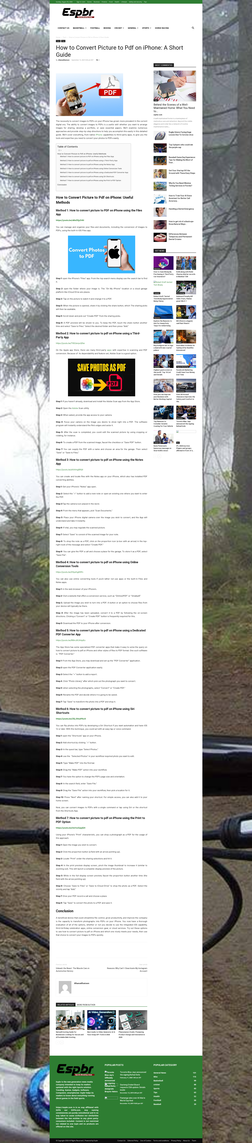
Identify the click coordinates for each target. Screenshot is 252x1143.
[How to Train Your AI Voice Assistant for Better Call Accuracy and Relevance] (160, 199)
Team (194, 1140)
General (132, 28)
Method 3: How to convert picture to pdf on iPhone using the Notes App (87, 164)
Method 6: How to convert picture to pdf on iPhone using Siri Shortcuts (87, 176)
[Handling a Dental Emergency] (160, 212)
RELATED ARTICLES (65, 1005)
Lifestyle (124, 2)
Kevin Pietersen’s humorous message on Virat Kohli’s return (162, 448)
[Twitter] (64, 65)
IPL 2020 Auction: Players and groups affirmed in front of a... (185, 448)
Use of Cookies (145, 1140)
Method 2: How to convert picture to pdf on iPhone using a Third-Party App (89, 160)
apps (109, 350)
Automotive (181, 391)
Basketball (78, 28)
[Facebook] (58, 65)
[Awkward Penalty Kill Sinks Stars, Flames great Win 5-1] (186, 287)
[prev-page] (57, 1042)
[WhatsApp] (76, 65)
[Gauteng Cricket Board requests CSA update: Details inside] (111, 1088)
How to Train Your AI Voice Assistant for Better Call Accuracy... (180, 198)
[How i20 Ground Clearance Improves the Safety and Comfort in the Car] (186, 385)
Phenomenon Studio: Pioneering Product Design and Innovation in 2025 (132, 1034)
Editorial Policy (133, 1140)
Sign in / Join (81, 2)
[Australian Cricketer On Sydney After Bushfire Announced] (186, 336)
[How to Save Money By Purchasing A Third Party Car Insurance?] (164, 263)
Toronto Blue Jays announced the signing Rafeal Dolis (185, 423)
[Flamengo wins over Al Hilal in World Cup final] (111, 1101)
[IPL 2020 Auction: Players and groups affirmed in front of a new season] (186, 437)
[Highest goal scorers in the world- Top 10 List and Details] (164, 361)
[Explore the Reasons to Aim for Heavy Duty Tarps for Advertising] (164, 312)
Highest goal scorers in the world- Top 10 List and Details (163, 372)
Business (97, 2)
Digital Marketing (182, 367)
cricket (179, 269)
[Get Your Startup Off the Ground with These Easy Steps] (160, 173)
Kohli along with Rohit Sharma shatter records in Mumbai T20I (185, 274)
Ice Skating (180, 293)
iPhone (99, 134)
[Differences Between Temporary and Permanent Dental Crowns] (160, 237)
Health (117, 2)
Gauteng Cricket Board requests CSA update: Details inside (132, 1087)
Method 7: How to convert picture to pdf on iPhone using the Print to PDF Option (90, 180)
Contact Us (63, 28)
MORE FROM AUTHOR (86, 1005)
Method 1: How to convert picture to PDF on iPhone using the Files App (87, 156)
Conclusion (62, 185)
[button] (193, 28)
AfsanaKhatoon (63, 60)
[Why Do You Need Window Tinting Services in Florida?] (160, 186)
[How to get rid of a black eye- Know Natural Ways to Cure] (160, 224)
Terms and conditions (161, 1140)
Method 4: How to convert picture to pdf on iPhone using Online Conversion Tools (91, 168)
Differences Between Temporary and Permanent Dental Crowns (180, 236)
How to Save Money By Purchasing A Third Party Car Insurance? (163, 274)
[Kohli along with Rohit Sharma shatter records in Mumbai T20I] (186, 263)
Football (95, 28)
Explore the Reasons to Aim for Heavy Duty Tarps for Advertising (163, 323)
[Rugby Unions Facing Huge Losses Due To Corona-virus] (160, 135)
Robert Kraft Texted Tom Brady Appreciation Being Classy (163, 298)
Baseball (180, 418)
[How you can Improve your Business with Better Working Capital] (164, 385)
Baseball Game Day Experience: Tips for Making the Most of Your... (182, 160)
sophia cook (158, 115)
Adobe (75, 408)
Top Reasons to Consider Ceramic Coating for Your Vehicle (163, 423)
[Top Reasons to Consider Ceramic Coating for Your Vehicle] (164, 412)
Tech (64, 37)
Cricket (118, 28)
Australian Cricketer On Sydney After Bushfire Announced (185, 347)
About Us (186, 1140)
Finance (104, 2)
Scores (89, 2)
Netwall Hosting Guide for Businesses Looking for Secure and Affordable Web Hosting (70, 1034)
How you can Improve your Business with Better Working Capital (163, 396)
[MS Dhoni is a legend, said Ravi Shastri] (186, 312)
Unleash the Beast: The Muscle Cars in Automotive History (72, 969)
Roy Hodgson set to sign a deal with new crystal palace (163, 347)
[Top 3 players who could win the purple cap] (160, 148)
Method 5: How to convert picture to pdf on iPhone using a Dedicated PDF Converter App (94, 172)
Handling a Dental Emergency (181, 209)
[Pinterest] (70, 65)
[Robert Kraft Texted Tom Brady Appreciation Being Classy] (164, 287)
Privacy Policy (176, 1140)
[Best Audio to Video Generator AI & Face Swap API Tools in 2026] (101, 1020)
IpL (178, 443)
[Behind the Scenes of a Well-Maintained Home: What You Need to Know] (175, 86)
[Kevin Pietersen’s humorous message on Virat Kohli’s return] (164, 437)
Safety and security (135, 2)
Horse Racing (162, 28)
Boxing (107, 28)
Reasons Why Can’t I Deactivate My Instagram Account (127, 969)
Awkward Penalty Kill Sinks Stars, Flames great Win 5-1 (184, 298)
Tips (145, 2)
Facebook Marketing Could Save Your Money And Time (185, 372)
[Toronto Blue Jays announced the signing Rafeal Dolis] (186, 412)
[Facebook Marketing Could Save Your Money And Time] (186, 361)
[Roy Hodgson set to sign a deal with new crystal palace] (164, 336)
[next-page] (61, 1042)
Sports (145, 28)
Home (58, 37)
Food (111, 2)
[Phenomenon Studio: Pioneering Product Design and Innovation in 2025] (133, 1020)
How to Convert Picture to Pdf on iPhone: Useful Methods (81, 154)
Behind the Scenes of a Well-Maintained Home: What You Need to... (174, 108)
